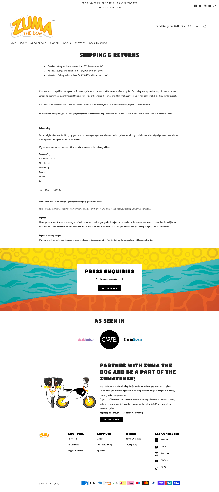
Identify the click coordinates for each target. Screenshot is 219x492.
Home (13, 43)
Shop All (55, 43)
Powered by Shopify (54, 484)
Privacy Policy (131, 445)
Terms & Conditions (133, 439)
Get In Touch (109, 288)
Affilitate (101, 450)
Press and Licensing (104, 445)
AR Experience (38, 43)
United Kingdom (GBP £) (168, 26)
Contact (100, 439)
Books (67, 43)
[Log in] (198, 26)
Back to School (98, 43)
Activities (80, 43)
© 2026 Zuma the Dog (44, 484)
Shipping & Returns (75, 450)
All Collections (73, 445)
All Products (73, 439)
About (23, 43)
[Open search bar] (191, 26)
